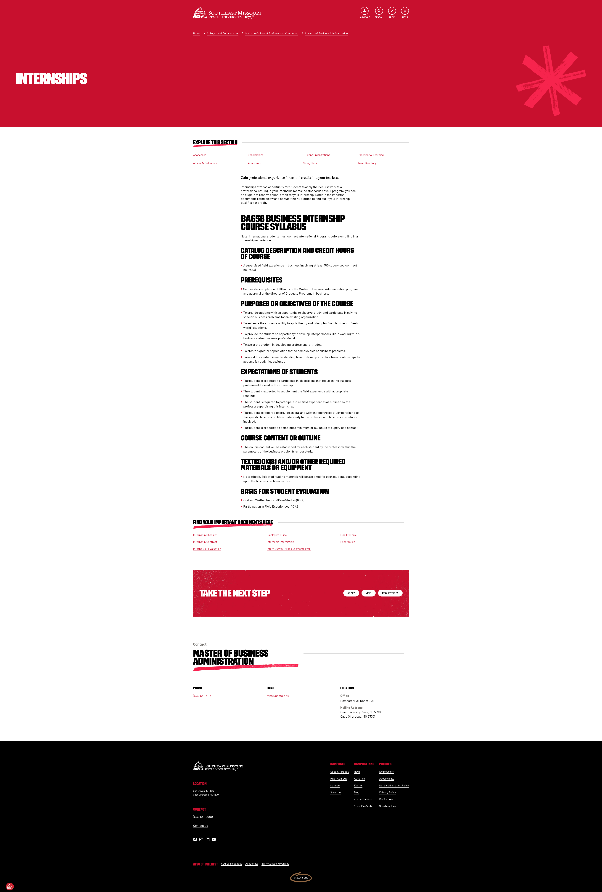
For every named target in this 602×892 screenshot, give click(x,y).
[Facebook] (195, 839)
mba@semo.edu (278, 696)
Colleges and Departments (222, 33)
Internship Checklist (205, 535)
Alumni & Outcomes (205, 163)
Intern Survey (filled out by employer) (289, 548)
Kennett (335, 785)
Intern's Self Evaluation (207, 548)
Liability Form (348, 535)
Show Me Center (364, 806)
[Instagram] (201, 839)
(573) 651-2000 (203, 816)
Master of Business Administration (230, 657)
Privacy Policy (387, 792)
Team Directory (367, 163)
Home (196, 33)
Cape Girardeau (339, 771)
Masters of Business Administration (326, 33)
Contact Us (200, 825)
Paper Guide (347, 541)
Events (358, 785)
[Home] (227, 12)
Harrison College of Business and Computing (271, 33)
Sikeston (335, 792)
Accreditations (363, 799)
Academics (199, 155)
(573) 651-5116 (202, 696)
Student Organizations (316, 155)
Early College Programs (275, 863)
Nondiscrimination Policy (394, 785)
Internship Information (280, 541)
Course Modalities (231, 863)
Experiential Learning (371, 155)
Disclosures (386, 799)
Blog (356, 792)
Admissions (254, 163)
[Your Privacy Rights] (10, 886)
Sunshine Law (387, 806)
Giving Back (310, 163)
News (357, 771)
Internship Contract (205, 541)
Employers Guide (277, 535)
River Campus (338, 778)
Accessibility (386, 778)
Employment (386, 771)
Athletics (359, 778)
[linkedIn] (207, 839)
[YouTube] (214, 839)
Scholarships (255, 155)
